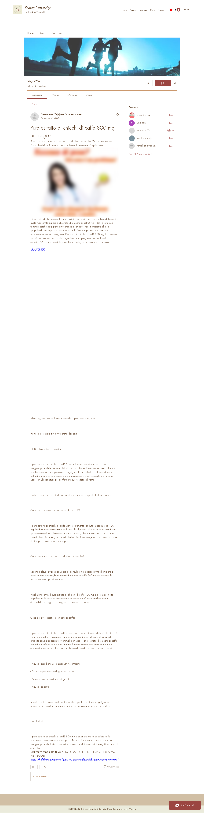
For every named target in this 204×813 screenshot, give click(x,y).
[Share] (117, 114)
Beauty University (37, 7)
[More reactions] (44, 767)
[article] (74, 447)
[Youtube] (171, 9)
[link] (37, 94)
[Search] (148, 83)
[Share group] (175, 83)
